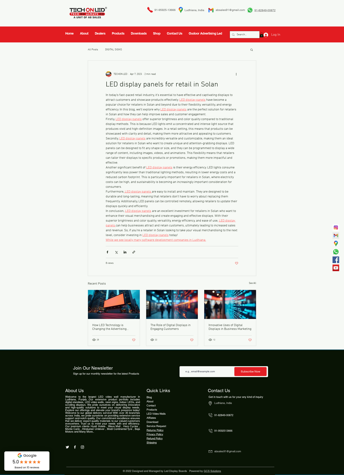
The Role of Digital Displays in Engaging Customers (170, 327)
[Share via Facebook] (107, 252)
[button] (251, 49)
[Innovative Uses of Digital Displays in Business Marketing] (230, 304)
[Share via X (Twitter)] (116, 252)
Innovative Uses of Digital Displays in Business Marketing (230, 327)
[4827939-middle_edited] (336, 243)
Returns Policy (155, 430)
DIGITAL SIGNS (113, 49)
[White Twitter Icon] (67, 447)
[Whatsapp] (336, 251)
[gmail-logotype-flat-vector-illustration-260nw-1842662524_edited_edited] (336, 235)
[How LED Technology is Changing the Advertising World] (114, 304)
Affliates (151, 417)
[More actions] (236, 74)
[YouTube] (336, 268)
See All (252, 283)
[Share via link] (133, 252)
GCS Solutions (212, 470)
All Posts (93, 49)
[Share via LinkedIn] (125, 252)
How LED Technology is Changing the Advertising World (109, 327)
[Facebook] (336, 259)
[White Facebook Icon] (75, 447)
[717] (336, 227)
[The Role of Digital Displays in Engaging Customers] (172, 304)
